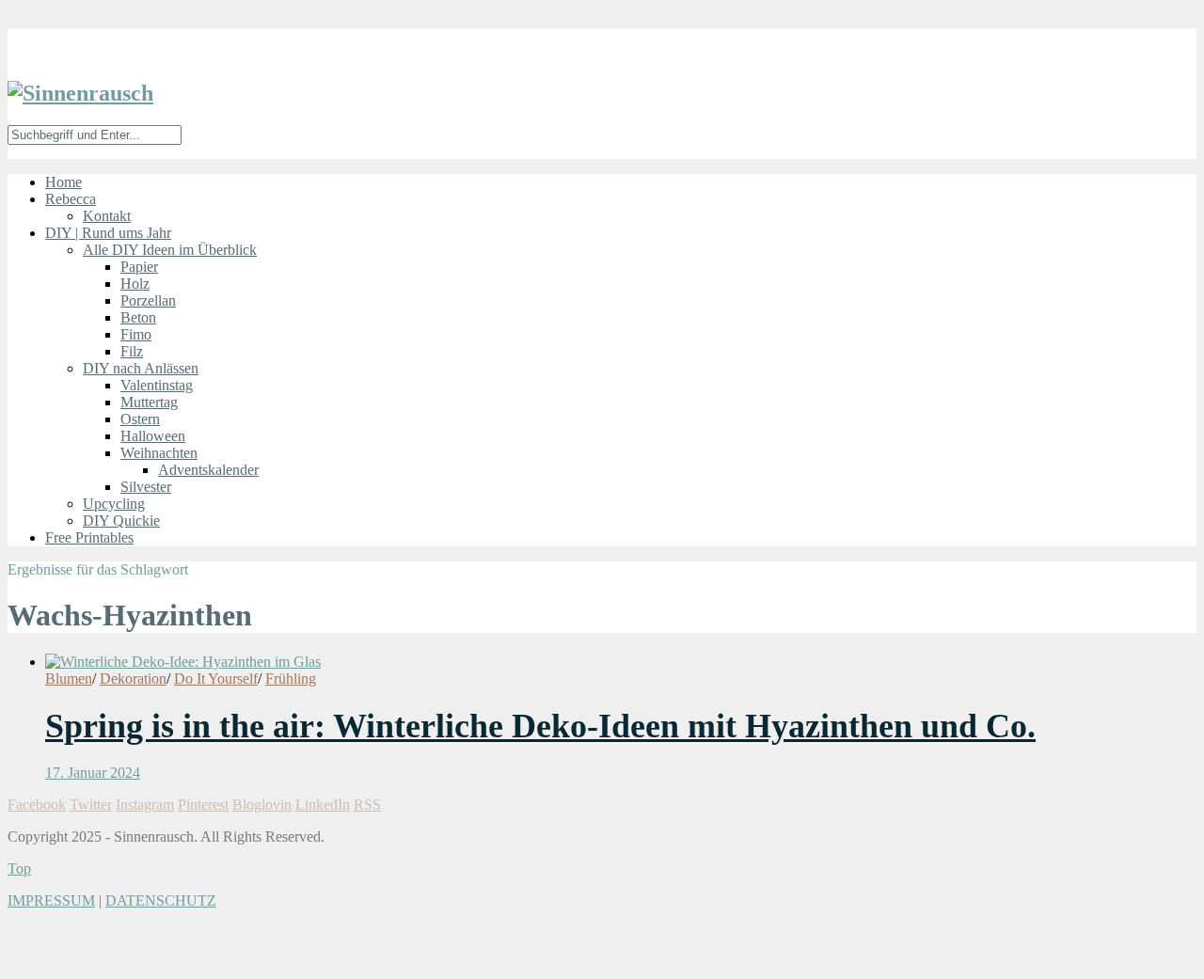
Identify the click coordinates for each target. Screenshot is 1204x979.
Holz (135, 284)
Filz (131, 351)
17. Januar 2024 (92, 773)
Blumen (68, 679)
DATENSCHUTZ (160, 900)
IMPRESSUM (51, 900)
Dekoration (133, 679)
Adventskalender (208, 470)
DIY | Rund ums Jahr (108, 233)
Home (63, 182)
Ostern (140, 419)
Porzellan (148, 300)
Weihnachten (159, 453)
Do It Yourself (216, 679)
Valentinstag (156, 385)
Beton (138, 317)
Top (19, 868)
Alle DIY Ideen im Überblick (170, 250)
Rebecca (70, 199)
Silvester (145, 487)
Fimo (135, 334)
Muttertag (149, 402)
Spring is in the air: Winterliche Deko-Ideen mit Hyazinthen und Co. (540, 726)
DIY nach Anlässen (140, 368)
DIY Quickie (121, 521)
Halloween (152, 436)
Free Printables (89, 537)
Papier (139, 267)
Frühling (290, 679)
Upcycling (114, 504)
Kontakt (107, 216)
